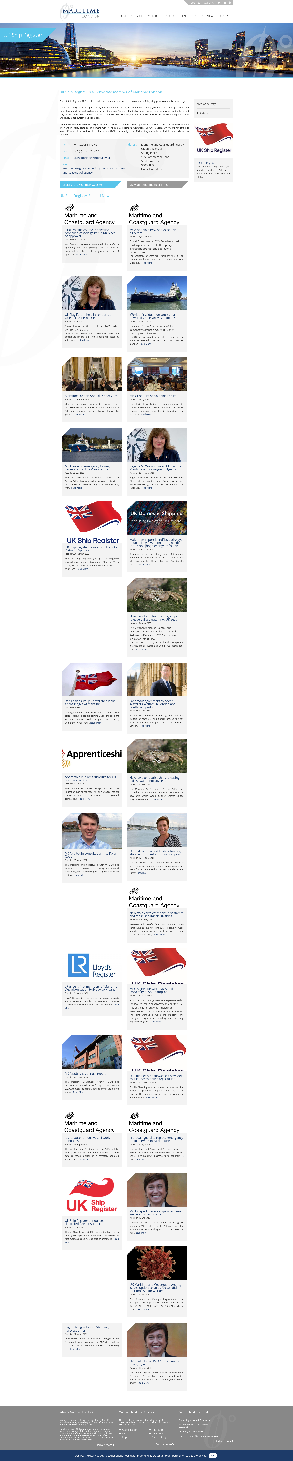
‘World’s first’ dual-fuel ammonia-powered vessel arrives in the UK (153, 316)
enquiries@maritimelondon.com (202, 1436)
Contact (225, 16)
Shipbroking (158, 1437)
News (211, 16)
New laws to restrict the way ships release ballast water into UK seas (154, 617)
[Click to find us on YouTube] (230, 2)
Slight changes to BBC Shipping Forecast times (87, 1328)
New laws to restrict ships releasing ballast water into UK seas (154, 779)
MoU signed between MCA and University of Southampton (151, 990)
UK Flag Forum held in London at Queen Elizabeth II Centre (88, 316)
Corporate (103, 91)
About (170, 16)
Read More (81, 254)
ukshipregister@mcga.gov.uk (92, 157)
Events (184, 16)
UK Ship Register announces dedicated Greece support (84, 1222)
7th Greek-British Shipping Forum (153, 396)
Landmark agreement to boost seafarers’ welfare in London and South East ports (152, 704)
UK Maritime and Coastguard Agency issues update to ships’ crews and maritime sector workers (155, 1288)
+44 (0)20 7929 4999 (193, 1431)
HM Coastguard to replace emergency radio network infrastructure (156, 1139)
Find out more (104, 1445)
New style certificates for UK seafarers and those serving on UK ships (156, 914)
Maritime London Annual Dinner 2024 (91, 396)
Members (155, 16)
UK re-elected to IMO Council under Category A (154, 1362)
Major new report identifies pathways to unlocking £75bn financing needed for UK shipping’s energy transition (156, 543)
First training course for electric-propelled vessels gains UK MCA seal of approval (90, 233)
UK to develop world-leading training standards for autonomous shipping (155, 852)
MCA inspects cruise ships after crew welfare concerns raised (155, 1212)
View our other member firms (149, 184)
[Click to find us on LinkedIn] (225, 2)
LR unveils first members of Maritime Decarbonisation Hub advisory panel (91, 988)
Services (138, 16)
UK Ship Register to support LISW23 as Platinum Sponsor (92, 548)
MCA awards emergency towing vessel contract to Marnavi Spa (87, 467)
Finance (126, 1433)
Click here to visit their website (82, 184)
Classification (129, 1429)
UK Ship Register (206, 163)
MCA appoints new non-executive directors (153, 231)
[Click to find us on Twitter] (220, 2)
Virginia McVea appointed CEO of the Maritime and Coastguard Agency (155, 467)
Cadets (198, 16)
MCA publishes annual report (85, 1073)
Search (208, 2)
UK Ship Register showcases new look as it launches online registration (156, 1077)
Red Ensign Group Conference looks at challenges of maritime (90, 702)
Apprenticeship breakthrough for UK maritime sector (90, 778)
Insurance (157, 1433)
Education (157, 1429)
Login (194, 2)
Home (123, 16)
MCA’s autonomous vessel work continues (87, 1139)
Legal (124, 1437)
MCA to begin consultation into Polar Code (90, 855)
